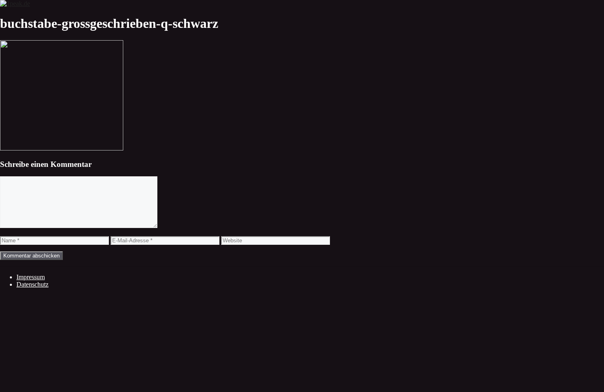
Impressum (30, 276)
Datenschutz (32, 284)
